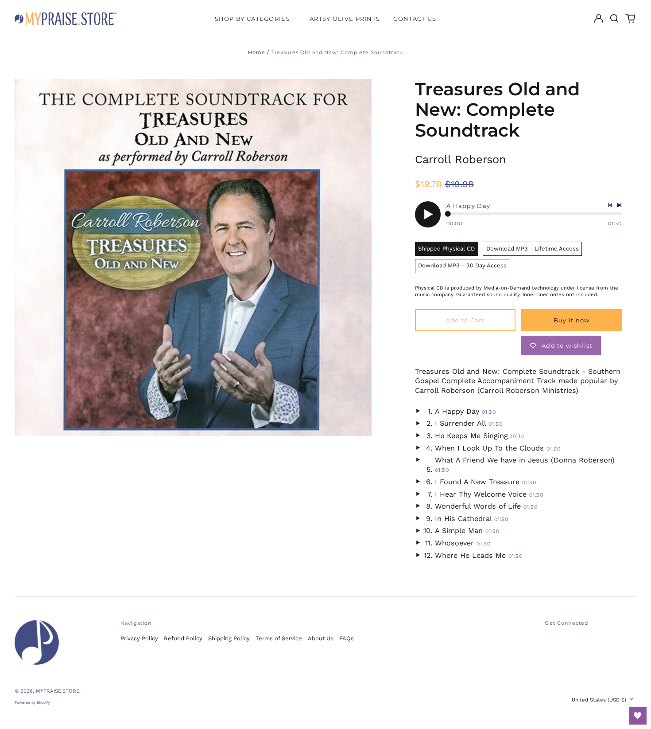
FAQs (346, 638)
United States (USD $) (600, 700)
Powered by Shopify (32, 702)
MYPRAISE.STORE (57, 691)
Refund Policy (183, 638)
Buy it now (572, 320)
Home (257, 52)
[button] (614, 18)
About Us (320, 638)
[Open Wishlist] (638, 716)
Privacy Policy (139, 638)
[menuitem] (255, 18)
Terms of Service (279, 638)
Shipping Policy (229, 638)
